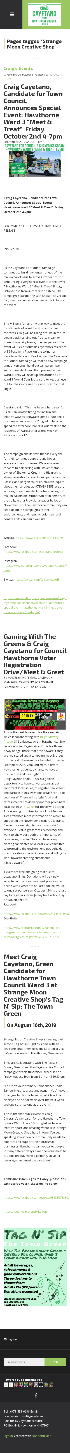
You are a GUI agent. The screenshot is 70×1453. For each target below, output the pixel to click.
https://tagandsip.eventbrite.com (26, 1212)
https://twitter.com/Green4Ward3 (37, 580)
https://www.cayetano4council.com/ (39, 538)
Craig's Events (18, 68)
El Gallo (29, 807)
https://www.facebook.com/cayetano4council (33, 552)
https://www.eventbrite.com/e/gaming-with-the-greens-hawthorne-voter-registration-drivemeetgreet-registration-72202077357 (33, 932)
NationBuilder (41, 1436)
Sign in (12, 1339)
